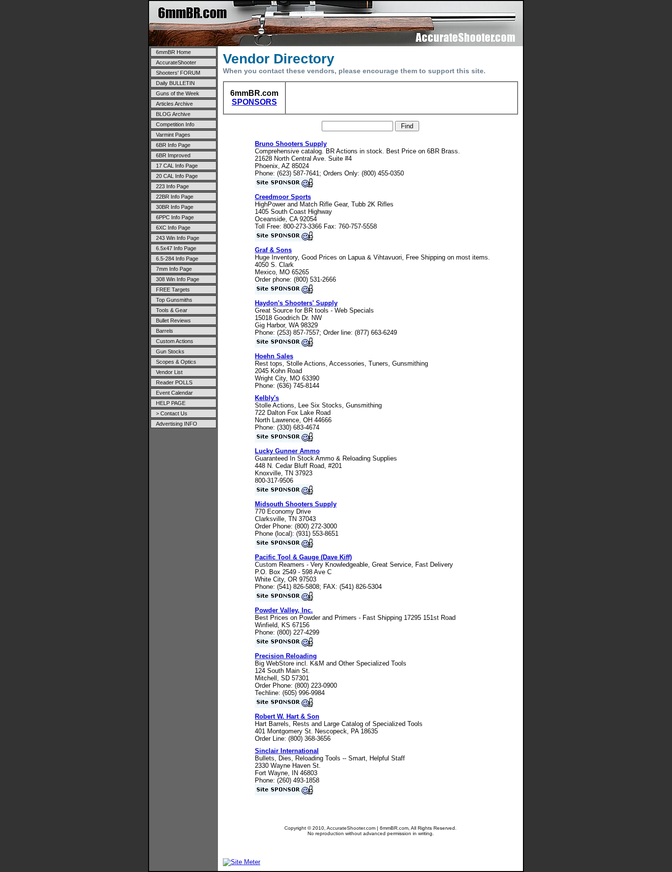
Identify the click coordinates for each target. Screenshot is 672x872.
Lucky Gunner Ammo (287, 451)
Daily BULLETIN (175, 83)
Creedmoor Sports (283, 197)
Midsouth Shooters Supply (295, 504)
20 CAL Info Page (177, 176)
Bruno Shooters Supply (291, 143)
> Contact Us (171, 413)
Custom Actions (174, 341)
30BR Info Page (174, 207)
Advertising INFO (176, 424)
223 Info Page (172, 186)
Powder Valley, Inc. (284, 610)
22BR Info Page (174, 197)
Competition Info (175, 124)
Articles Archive (174, 104)
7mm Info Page (174, 269)
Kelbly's (267, 398)
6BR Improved (173, 155)
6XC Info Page (173, 228)
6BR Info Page (173, 145)
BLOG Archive (173, 114)
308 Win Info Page (177, 279)
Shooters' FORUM (178, 73)
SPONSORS (254, 102)
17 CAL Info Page (177, 166)
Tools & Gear (171, 310)
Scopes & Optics (176, 362)
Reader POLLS (174, 382)
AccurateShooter (176, 62)
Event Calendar (174, 393)
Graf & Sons (273, 250)
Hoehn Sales (274, 356)
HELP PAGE (170, 403)
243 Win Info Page (177, 238)
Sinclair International (287, 751)
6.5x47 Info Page (176, 248)
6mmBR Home (173, 52)
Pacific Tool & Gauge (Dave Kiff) (303, 557)
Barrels (164, 331)
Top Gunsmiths (174, 300)
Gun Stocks (170, 351)
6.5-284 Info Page (177, 259)
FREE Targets (173, 289)
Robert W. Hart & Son (287, 716)
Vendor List (169, 372)
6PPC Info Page (175, 217)
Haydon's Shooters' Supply (296, 303)
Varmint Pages (173, 135)
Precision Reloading (286, 656)
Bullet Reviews (173, 320)
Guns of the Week (177, 93)
